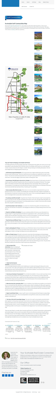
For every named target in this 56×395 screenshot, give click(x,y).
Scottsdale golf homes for (15, 25)
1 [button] (28, 334)
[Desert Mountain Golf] (38, 40)
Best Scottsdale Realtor (10, 3)
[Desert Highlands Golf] (38, 93)
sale (22, 25)
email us (13, 29)
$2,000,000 (46, 329)
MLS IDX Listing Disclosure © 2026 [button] (18, 338)
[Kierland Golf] (38, 135)
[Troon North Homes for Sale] (38, 72)
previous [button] (6, 334)
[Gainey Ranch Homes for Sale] (38, 155)
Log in (39, 392)
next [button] (50, 334)
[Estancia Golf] (38, 82)
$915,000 (10, 329)
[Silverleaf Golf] (38, 124)
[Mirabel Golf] (38, 51)
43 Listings (49, 323)
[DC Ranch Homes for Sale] (38, 103)
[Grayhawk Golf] (38, 114)
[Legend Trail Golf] (38, 61)
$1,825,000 (37, 328)
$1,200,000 (19, 329)
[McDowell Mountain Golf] (38, 145)
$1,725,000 (28, 329)
